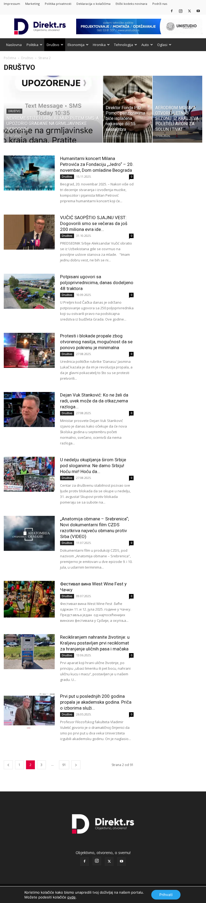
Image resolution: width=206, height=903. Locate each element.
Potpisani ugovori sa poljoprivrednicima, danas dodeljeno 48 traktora (96, 282)
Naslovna (14, 44)
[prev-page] (8, 764)
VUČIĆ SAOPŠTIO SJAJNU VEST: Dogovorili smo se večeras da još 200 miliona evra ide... (93, 223)
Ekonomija (76, 44)
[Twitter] (189, 10)
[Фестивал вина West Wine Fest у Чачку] (29, 599)
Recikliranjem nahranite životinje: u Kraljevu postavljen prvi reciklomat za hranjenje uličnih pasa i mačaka (95, 642)
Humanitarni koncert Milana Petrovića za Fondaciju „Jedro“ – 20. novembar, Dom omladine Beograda (97, 164)
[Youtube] (198, 10)
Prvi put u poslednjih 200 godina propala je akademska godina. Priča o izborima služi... (95, 702)
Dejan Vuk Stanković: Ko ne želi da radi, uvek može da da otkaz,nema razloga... (94, 400)
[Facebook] (172, 10)
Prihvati (165, 894)
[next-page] (75, 764)
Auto (145, 44)
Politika (32, 44)
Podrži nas (159, 4)
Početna (10, 58)
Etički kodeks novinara (131, 4)
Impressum (12, 4)
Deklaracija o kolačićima (93, 4)
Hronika (99, 44)
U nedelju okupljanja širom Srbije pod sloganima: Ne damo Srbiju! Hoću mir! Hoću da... (93, 465)
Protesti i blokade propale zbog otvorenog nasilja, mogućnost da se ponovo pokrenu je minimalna (96, 341)
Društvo (53, 44)
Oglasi (162, 44)
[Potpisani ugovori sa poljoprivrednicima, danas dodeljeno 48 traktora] (29, 291)
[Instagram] (180, 10)
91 (64, 765)
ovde (71, 897)
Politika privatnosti (58, 4)
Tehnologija (123, 44)
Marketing (32, 4)
